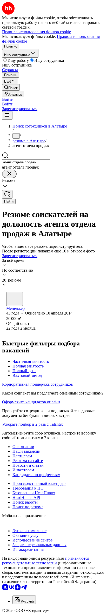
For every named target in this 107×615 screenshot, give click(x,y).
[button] (8, 99)
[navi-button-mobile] (7, 115)
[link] (11, 87)
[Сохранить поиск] (7, 194)
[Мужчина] (14, 299)
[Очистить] (9, 174)
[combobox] (26, 162)
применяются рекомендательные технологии (45, 560)
